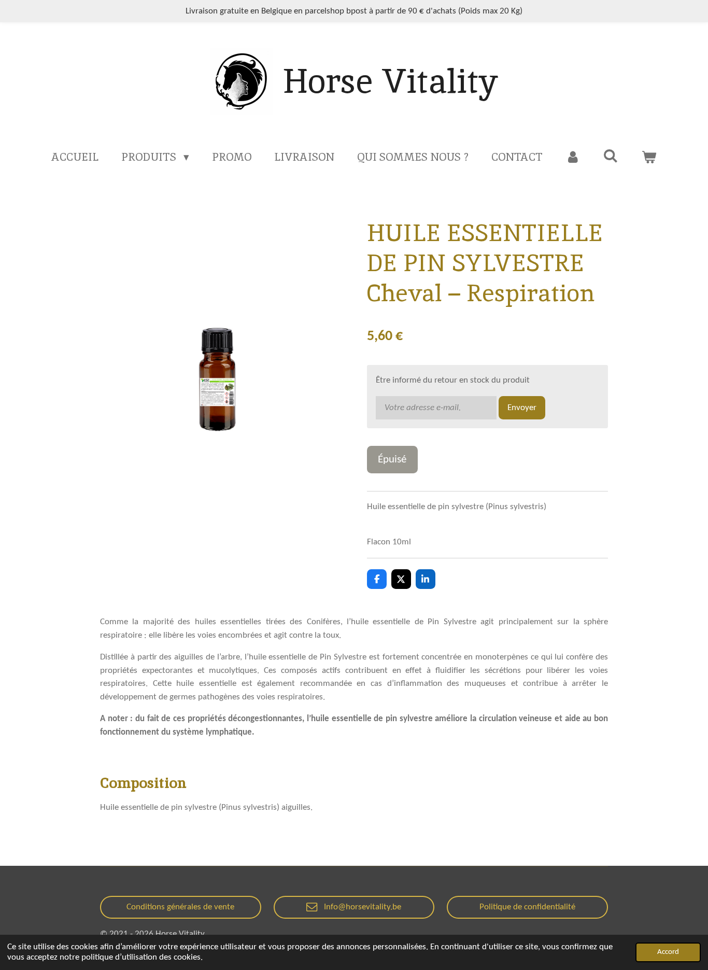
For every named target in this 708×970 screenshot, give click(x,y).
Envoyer (521, 407)
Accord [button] (668, 952)
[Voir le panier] (648, 157)
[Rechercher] (610, 156)
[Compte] (573, 157)
